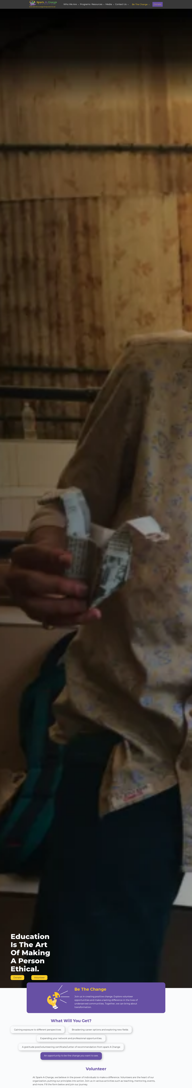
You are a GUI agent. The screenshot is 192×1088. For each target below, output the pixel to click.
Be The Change (140, 4)
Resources (97, 4)
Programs (85, 4)
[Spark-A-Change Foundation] (43, 2)
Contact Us (121, 4)
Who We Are (70, 4)
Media (109, 4)
